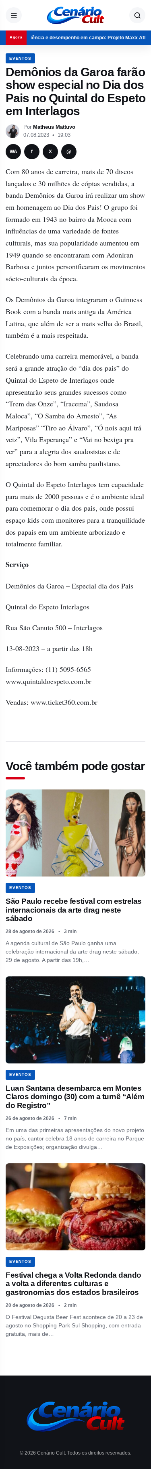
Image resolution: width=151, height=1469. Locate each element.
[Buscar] (137, 15)
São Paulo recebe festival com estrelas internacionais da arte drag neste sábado (74, 910)
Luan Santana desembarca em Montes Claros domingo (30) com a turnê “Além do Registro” (75, 1097)
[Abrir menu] (14, 15)
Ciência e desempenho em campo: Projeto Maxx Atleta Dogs (78, 38)
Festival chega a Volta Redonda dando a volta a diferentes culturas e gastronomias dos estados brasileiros (73, 1284)
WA (13, 151)
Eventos (20, 58)
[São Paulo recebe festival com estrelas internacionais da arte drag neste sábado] (75, 833)
